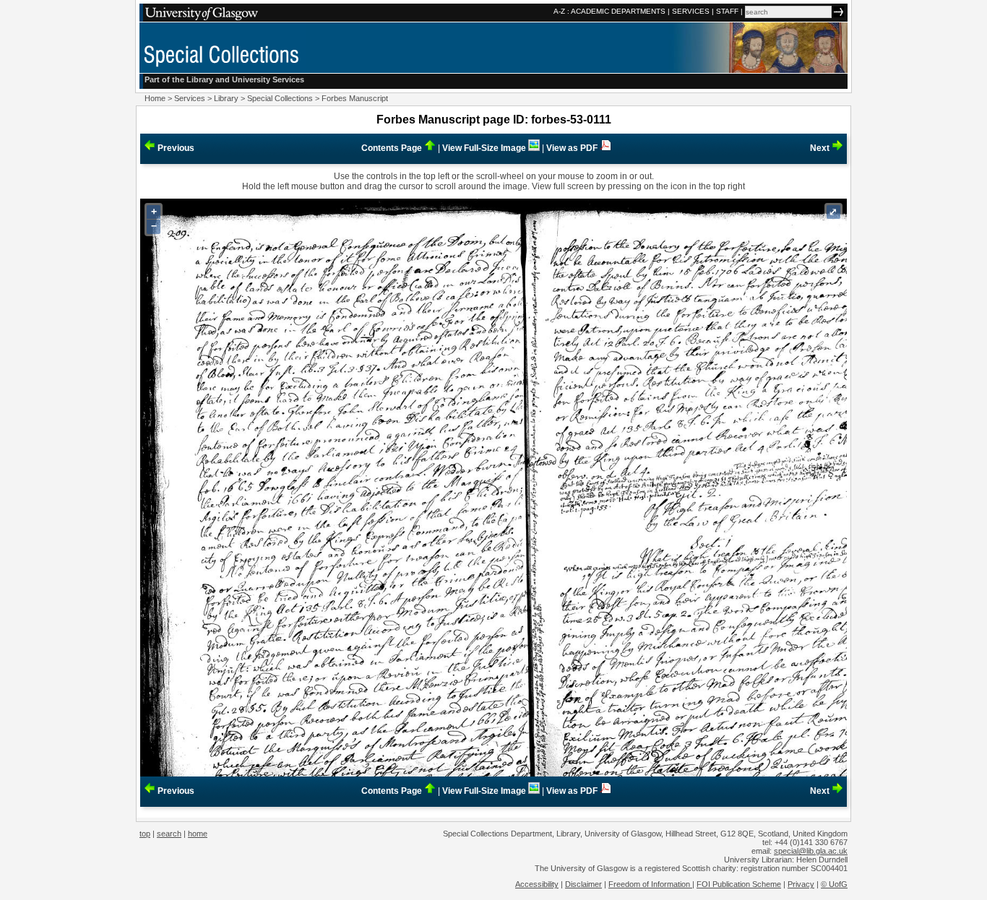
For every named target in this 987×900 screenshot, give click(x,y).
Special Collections (280, 98)
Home (155, 98)
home (197, 833)
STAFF (727, 11)
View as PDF (573, 148)
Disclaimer (583, 884)
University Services (268, 79)
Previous (174, 148)
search (169, 833)
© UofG (834, 884)
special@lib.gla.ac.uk (811, 851)
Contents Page (392, 148)
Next (821, 148)
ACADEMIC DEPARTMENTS (618, 11)
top (144, 833)
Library (226, 98)
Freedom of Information (650, 884)
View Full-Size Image (485, 148)
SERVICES (691, 11)
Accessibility (537, 884)
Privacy (801, 884)
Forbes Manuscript (355, 98)
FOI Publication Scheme (739, 884)
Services (189, 98)
